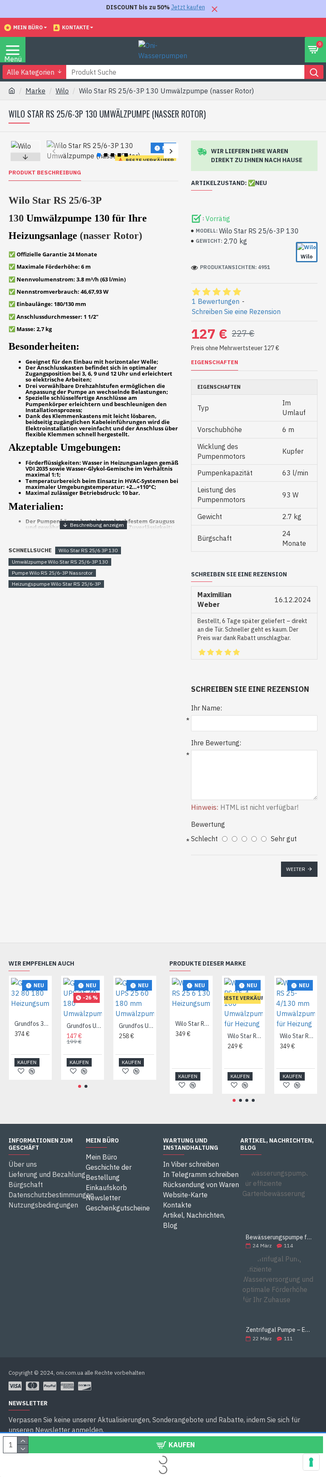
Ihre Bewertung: (216, 742)
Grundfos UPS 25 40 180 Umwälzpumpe (84, 1026)
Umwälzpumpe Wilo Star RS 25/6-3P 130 (60, 562)
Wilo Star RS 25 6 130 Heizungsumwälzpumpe (193, 1024)
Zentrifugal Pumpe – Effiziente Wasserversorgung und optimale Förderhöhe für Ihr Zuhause (279, 1330)
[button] (54, 150)
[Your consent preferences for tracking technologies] (311, 1462)
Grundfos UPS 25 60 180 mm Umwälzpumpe (136, 1026)
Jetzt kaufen (188, 7)
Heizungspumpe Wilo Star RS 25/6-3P (56, 584)
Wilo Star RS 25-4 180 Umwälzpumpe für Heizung (245, 1036)
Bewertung (208, 824)
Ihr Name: (206, 708)
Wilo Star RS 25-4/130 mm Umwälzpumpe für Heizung (297, 1036)
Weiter (295, 869)
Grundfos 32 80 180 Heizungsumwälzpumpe (32, 1024)
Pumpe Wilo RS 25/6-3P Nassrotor (52, 573)
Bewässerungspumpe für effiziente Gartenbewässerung (279, 1237)
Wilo (62, 91)
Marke (35, 91)
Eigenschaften (214, 362)
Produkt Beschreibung (44, 172)
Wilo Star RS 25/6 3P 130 (88, 550)
